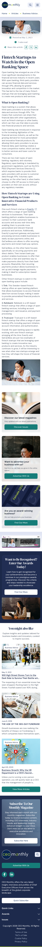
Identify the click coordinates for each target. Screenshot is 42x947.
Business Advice (30, 13)
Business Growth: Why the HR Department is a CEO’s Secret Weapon (17, 771)
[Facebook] (26, 47)
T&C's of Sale (21, 935)
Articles (14, 13)
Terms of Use (21, 932)
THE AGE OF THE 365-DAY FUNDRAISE (21, 724)
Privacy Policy (21, 941)
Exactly (30, 209)
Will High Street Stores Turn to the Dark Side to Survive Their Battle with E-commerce (20, 677)
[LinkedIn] (36, 47)
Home (4, 13)
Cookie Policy (21, 938)
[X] (31, 47)
